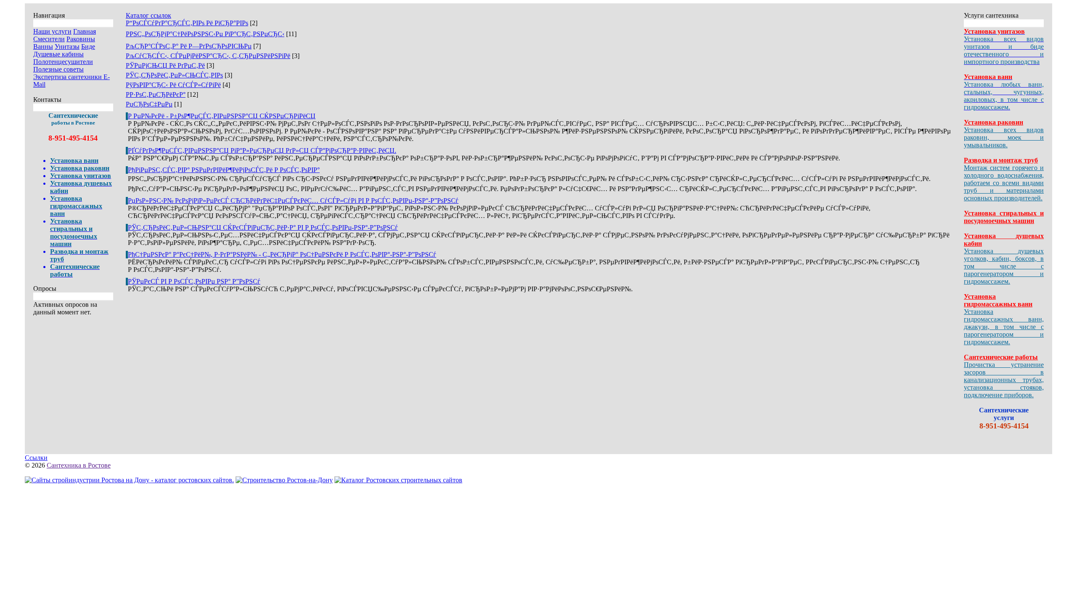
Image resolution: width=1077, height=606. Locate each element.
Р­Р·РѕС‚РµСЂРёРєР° (156, 94)
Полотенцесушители (63, 61)
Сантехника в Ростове (79, 465)
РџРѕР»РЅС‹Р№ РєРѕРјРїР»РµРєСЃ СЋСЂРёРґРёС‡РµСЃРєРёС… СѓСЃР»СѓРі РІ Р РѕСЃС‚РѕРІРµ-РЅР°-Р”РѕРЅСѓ (293, 200)
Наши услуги (52, 31)
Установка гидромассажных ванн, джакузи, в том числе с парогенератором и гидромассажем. (1004, 327)
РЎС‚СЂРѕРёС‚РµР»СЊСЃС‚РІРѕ (174, 75)
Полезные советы (58, 69)
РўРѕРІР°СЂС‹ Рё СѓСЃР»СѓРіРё (173, 84)
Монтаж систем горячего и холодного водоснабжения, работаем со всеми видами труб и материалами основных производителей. (1004, 183)
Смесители (49, 39)
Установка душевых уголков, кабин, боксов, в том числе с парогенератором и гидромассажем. (1004, 266)
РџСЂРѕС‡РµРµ (149, 104)
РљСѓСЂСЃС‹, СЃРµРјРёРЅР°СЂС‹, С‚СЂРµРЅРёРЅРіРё (208, 55)
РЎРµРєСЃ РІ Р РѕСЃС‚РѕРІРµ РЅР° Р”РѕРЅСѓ (194, 281)
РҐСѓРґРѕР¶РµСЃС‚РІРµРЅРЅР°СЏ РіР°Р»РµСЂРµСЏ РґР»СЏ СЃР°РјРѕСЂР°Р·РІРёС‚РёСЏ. (262, 150)
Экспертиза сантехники (68, 76)
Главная (84, 31)
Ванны (43, 46)
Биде (88, 46)
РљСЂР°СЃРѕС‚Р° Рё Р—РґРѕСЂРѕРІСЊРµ (189, 46)
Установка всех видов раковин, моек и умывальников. (1004, 137)
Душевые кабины (58, 54)
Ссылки (36, 457)
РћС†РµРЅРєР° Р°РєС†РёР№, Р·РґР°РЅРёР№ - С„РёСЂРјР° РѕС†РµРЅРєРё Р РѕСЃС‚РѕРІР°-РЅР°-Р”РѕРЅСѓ (282, 254)
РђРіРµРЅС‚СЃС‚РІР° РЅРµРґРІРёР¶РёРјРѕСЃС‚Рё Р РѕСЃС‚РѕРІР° (224, 169)
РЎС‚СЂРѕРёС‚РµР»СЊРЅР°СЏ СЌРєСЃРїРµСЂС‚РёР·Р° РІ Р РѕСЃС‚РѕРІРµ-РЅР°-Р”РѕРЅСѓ (263, 227)
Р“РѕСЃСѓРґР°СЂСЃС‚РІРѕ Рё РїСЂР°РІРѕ (187, 23)
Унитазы (67, 46)
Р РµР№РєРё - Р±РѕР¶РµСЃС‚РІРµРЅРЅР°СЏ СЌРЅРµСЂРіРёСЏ (222, 116)
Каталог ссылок (148, 15)
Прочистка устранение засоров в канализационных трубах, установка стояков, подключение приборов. (1004, 380)
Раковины (80, 39)
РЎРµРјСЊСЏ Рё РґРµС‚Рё (165, 65)
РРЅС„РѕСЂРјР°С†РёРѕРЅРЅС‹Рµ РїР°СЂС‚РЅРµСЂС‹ (205, 33)
